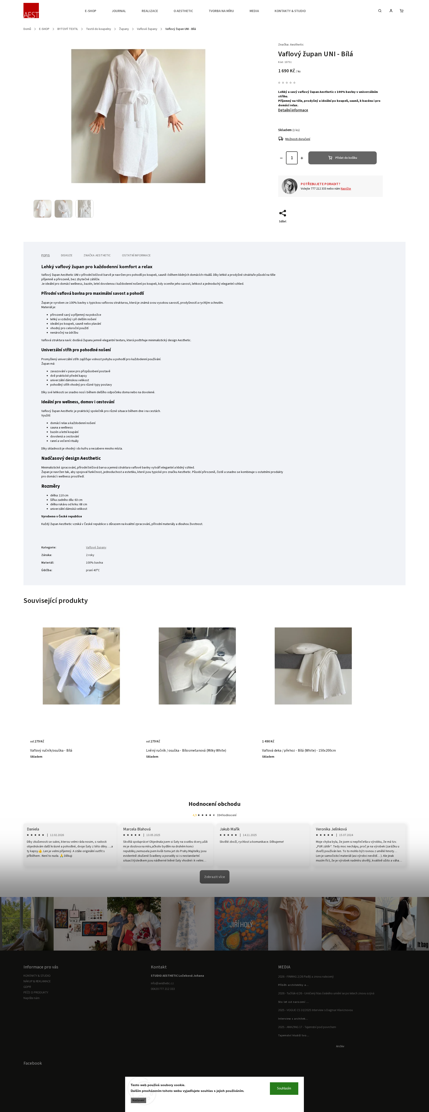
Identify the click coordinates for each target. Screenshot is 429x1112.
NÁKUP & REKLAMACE (37, 981)
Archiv (340, 1046)
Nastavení (138, 1100)
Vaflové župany (96, 547)
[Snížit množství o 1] (281, 158)
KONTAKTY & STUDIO (36, 976)
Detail (124, 744)
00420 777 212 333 (163, 989)
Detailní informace (293, 110)
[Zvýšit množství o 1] (302, 158)
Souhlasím (284, 1088)
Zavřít (368, 229)
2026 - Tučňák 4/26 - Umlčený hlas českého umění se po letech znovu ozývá (326, 993)
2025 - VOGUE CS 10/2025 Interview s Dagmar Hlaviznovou (315, 1010)
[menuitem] (94, 11)
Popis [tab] (45, 255)
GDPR (27, 987)
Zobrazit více (214, 876)
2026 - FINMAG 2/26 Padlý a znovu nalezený (306, 976)
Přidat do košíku (346, 158)
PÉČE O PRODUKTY (35, 992)
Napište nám (31, 998)
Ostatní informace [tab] (136, 255)
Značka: (291, 44)
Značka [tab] (97, 255)
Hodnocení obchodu (215, 804)
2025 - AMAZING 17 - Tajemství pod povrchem (307, 1027)
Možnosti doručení (297, 139)
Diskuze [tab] (66, 255)
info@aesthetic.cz (162, 983)
